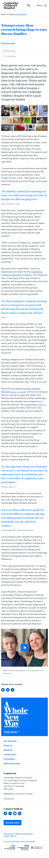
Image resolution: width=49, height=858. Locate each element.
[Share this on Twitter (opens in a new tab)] (3, 690)
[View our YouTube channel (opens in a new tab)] (15, 813)
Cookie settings (10, 836)
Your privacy (9, 833)
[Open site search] (29, 5)
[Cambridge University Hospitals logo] (12, 5)
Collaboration (10, 754)
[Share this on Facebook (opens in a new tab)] (13, 690)
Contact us (9, 798)
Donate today (12, 822)
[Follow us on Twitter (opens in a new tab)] (6, 813)
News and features (18, 14)
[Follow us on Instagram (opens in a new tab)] (20, 813)
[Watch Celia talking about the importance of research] (25, 648)
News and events (12, 763)
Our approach (10, 741)
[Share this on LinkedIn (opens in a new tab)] (8, 690)
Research (8, 749)
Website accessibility (24, 833)
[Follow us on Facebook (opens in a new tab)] (10, 813)
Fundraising (9, 758)
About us (8, 745)
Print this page (8, 43)
